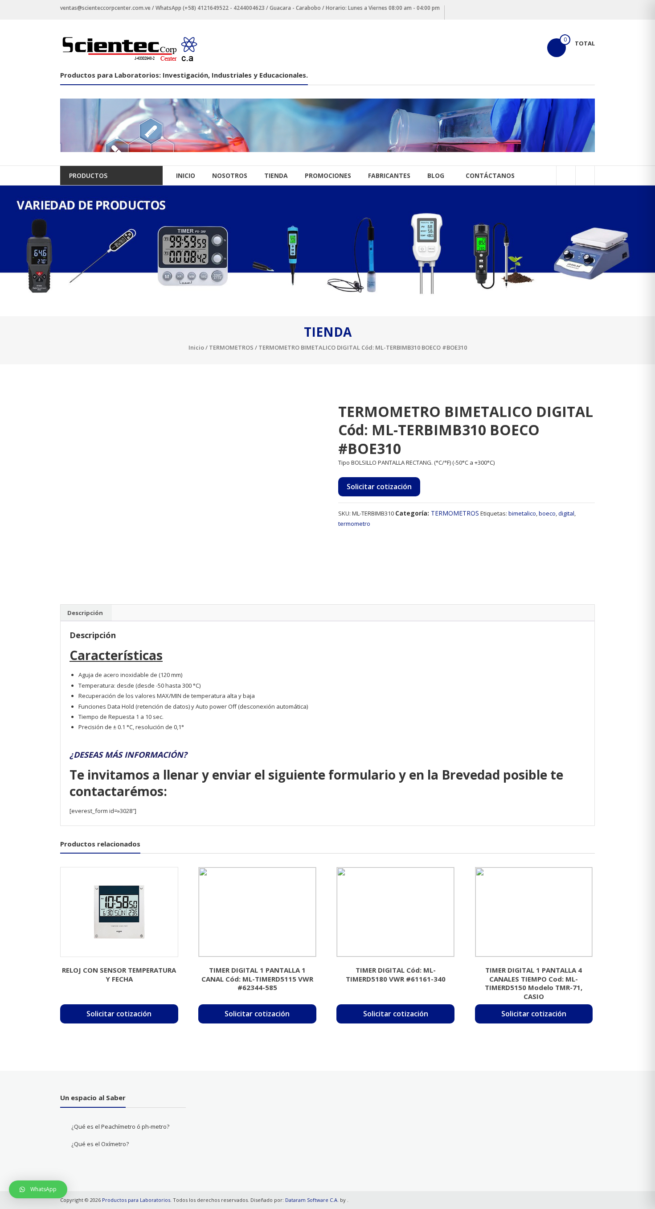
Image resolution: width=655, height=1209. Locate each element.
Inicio (196, 347)
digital (566, 513)
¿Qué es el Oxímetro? (100, 1144)
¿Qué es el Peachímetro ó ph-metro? (120, 1126)
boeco (547, 513)
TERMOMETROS (231, 347)
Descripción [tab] (85, 613)
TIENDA (276, 175)
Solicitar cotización (379, 486)
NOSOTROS (229, 175)
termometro (354, 524)
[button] (38, 1189)
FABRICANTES (389, 175)
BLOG (435, 175)
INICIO (185, 175)
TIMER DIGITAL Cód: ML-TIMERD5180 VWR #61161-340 (396, 974)
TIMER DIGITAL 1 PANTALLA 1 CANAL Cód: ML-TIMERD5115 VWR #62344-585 (257, 979)
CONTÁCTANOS (490, 175)
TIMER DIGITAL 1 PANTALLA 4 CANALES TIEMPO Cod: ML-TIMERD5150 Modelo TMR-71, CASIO (533, 983)
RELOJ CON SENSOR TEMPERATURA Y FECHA (119, 974)
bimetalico (522, 513)
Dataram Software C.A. (312, 1200)
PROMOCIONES (328, 175)
